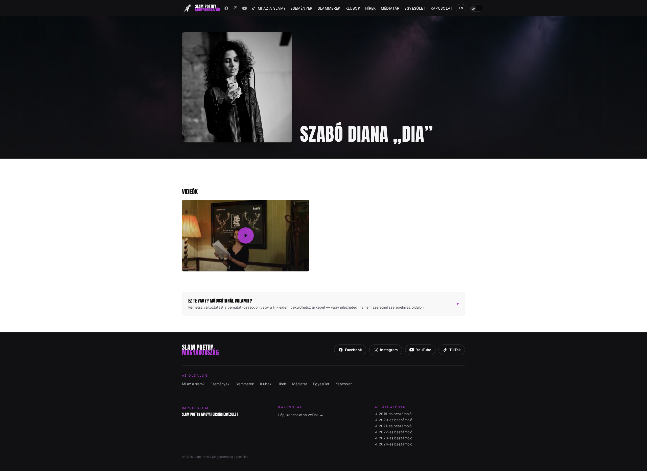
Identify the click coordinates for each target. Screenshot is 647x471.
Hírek (370, 8)
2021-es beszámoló (393, 426)
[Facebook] (226, 8)
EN (461, 8)
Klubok (352, 8)
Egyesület (414, 8)
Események (301, 8)
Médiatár (390, 8)
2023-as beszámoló (393, 438)
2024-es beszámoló (393, 444)
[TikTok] (254, 8)
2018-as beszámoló (393, 414)
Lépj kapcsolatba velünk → (300, 415)
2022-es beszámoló (393, 432)
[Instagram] (236, 8)
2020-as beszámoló (393, 420)
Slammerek (329, 8)
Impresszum (195, 408)
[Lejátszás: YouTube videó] (245, 236)
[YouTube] (245, 8)
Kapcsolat (442, 8)
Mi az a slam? (272, 8)
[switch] (476, 8)
